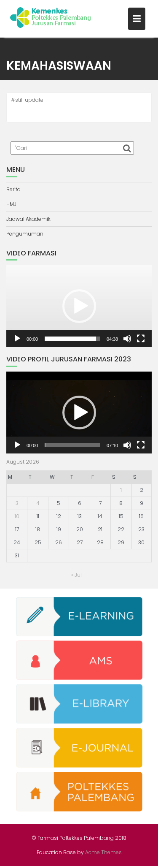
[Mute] (127, 338)
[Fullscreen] (141, 338)
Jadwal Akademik (28, 219)
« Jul (76, 574)
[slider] (72, 339)
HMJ (11, 204)
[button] (79, 306)
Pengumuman (24, 233)
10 (17, 516)
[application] (79, 306)
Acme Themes (103, 852)
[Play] (17, 338)
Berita (13, 189)
